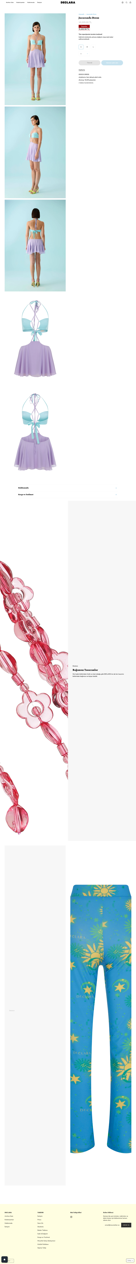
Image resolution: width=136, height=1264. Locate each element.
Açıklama (82, 70)
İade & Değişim (42, 1234)
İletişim (7, 1227)
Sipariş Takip (41, 1248)
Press (39, 1220)
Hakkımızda (23, 488)
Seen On (40, 1223)
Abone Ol (126, 1225)
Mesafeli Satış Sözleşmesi (46, 1241)
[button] (130, 1260)
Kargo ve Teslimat (25, 495)
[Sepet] (130, 2)
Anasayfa (81, 14)
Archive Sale (9, 1216)
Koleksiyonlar (9, 1220)
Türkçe (8, 1260)
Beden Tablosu (42, 1230)
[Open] (4, 1259)
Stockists (40, 1227)
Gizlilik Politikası (43, 1244)
